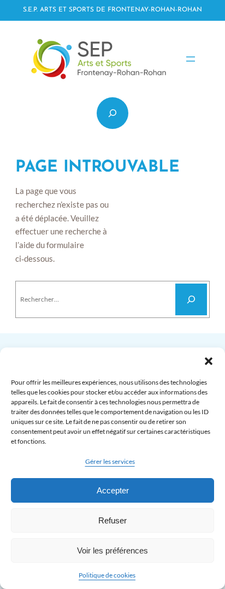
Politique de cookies (107, 575)
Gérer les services (110, 461)
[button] (208, 361)
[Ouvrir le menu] (190, 59)
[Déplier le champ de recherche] (112, 113)
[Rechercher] (191, 299)
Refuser (112, 520)
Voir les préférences (112, 550)
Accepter (113, 490)
